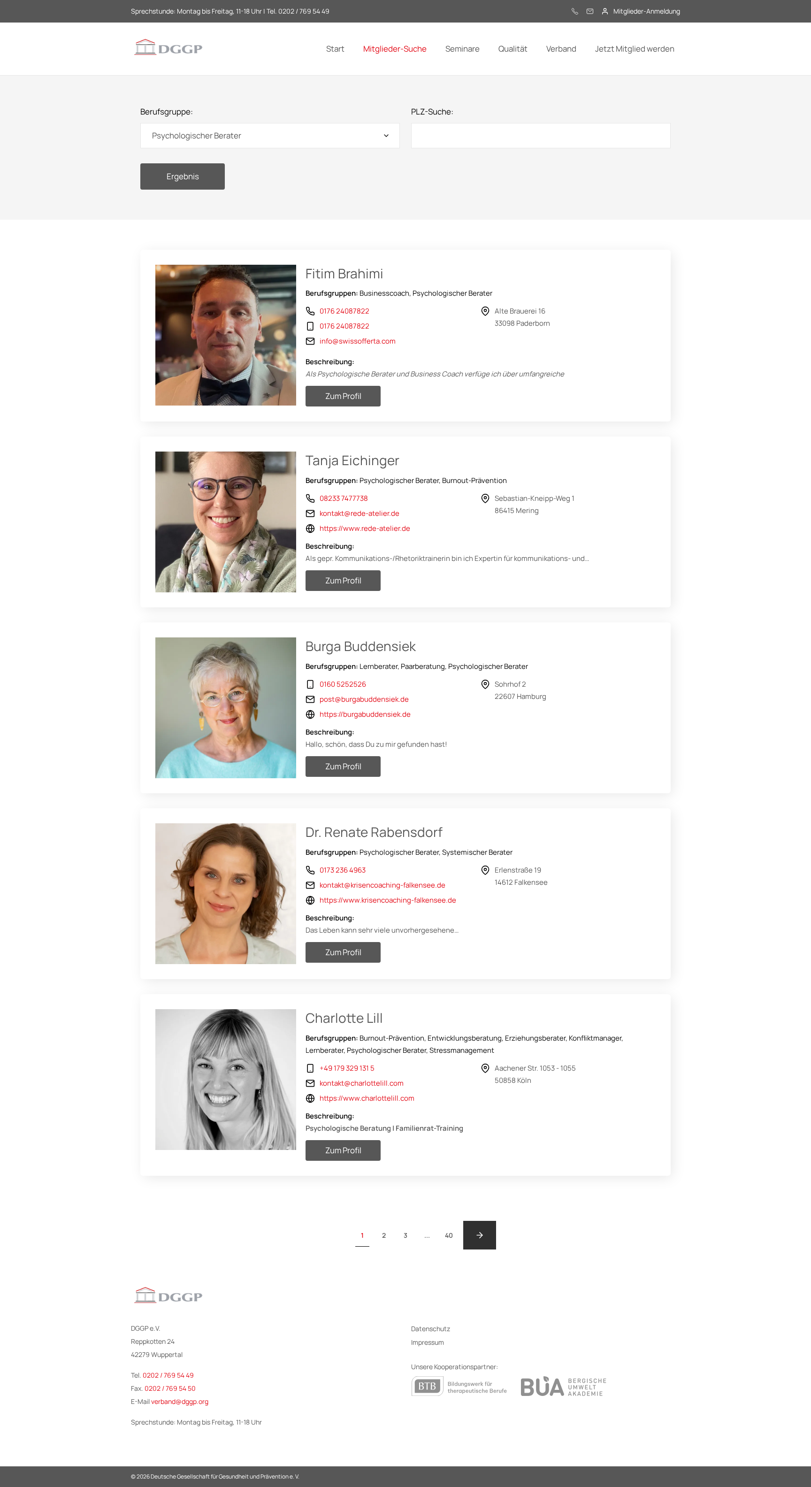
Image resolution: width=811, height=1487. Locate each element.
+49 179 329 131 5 (347, 1068)
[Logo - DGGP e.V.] (168, 49)
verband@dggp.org (179, 1401)
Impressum (427, 1342)
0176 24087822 (344, 311)
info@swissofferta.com (358, 341)
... (427, 1235)
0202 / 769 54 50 (170, 1388)
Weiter (479, 1235)
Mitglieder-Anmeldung (646, 11)
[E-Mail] (590, 11)
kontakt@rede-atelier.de (359, 513)
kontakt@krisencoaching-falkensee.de (382, 885)
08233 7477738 (344, 498)
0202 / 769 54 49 (168, 1375)
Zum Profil (343, 396)
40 (449, 1235)
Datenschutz (430, 1328)
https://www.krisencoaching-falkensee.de (388, 900)
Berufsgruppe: (166, 111)
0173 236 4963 (343, 870)
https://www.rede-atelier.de (365, 528)
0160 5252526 (343, 684)
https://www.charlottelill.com (367, 1098)
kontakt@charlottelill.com (362, 1083)
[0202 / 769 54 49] (575, 11)
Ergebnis (183, 176)
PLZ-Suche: (432, 111)
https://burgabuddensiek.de (365, 714)
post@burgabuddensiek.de (364, 699)
